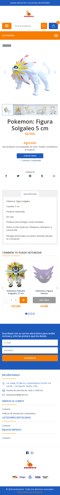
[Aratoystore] (28, 14)
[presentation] (5, 72)
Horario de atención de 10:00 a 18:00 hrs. (24, 390)
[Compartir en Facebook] (6, 176)
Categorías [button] (8, 35)
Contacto (6, 409)
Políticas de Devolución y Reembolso (19, 413)
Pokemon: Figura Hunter (44, 292)
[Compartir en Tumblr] (42, 176)
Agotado (44, 300)
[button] (26, 314)
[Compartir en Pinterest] (30, 176)
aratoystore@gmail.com (17, 394)
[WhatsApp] (32, 453)
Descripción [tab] (30, 194)
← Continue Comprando (30, 160)
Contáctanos (30, 156)
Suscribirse (30, 358)
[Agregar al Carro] (23, 300)
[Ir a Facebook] (27, 453)
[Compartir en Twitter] (18, 176)
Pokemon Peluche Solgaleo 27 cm (16, 292)
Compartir (30, 172)
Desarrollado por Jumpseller (29, 492)
